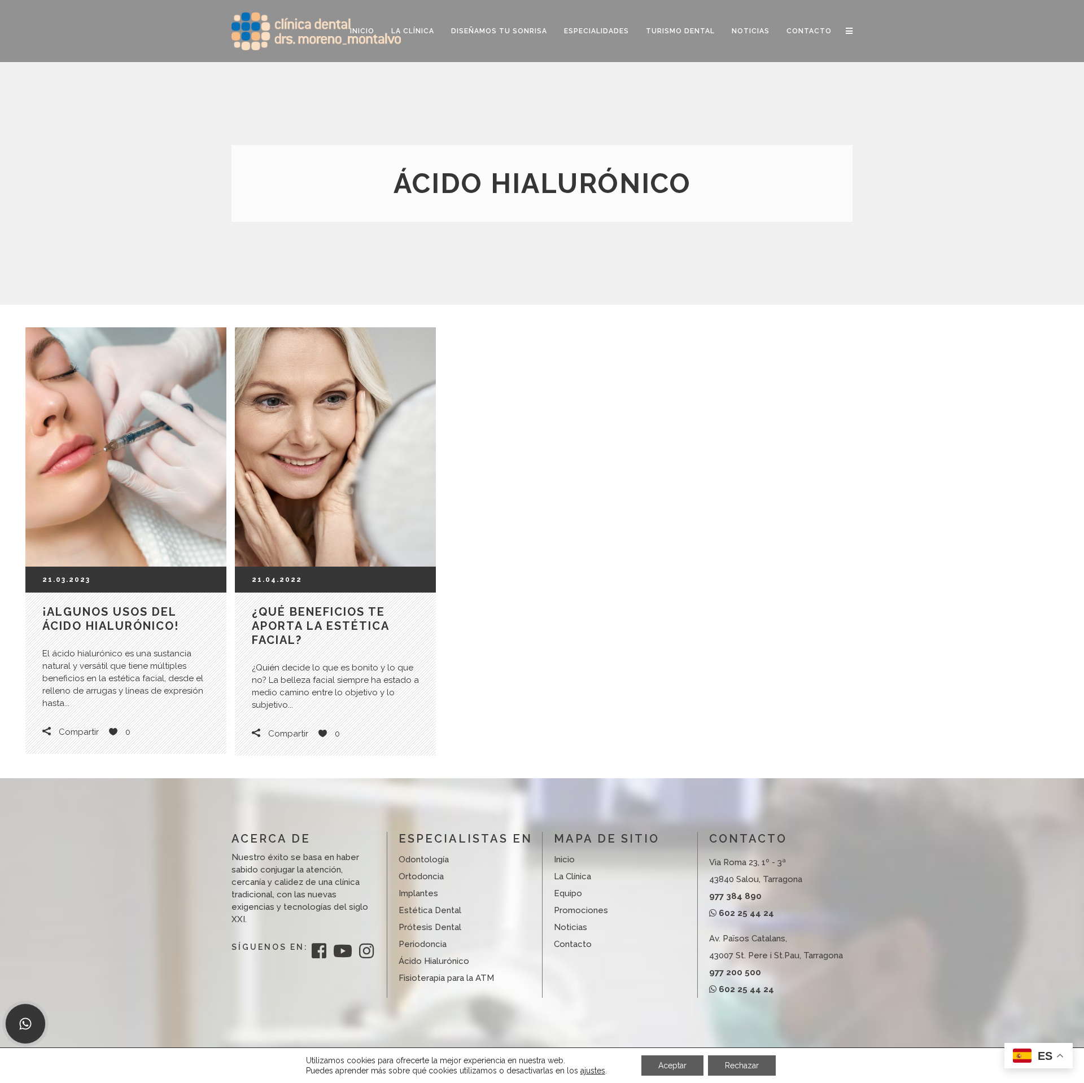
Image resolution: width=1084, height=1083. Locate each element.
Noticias (570, 927)
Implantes (418, 893)
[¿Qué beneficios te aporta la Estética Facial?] (335, 447)
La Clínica (572, 876)
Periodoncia (423, 944)
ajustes (592, 1070)
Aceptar (672, 1065)
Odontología (424, 859)
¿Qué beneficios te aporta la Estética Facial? (320, 626)
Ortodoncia (421, 876)
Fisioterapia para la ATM (446, 978)
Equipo (568, 893)
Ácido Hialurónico (434, 961)
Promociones (581, 910)
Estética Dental (430, 910)
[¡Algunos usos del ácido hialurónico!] (125, 447)
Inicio (564, 859)
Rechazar (742, 1065)
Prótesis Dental (430, 927)
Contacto (573, 944)
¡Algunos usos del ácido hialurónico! (110, 619)
